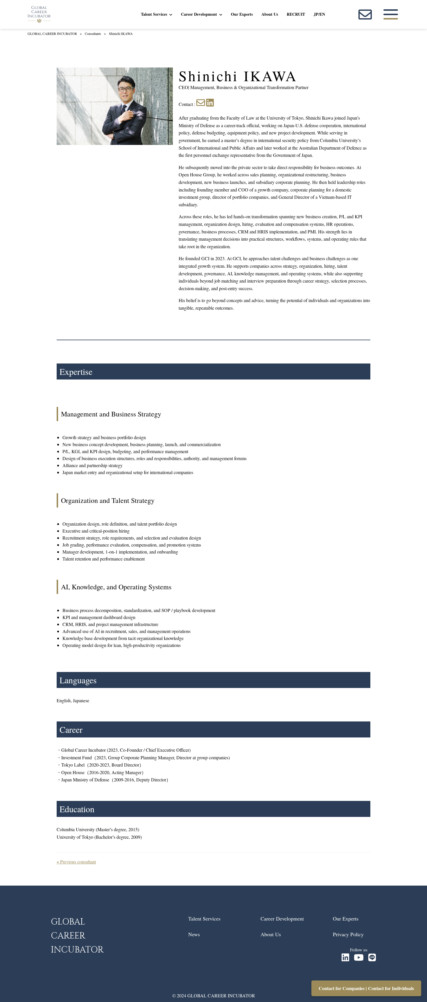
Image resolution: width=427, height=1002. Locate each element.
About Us (269, 14)
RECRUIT (296, 14)
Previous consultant (76, 862)
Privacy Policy (348, 934)
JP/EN (319, 14)
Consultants (93, 33)
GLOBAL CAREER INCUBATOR (52, 33)
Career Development (199, 14)
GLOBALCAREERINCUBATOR (77, 936)
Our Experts (242, 14)
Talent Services (154, 14)
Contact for (342, 988)
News (194, 934)
